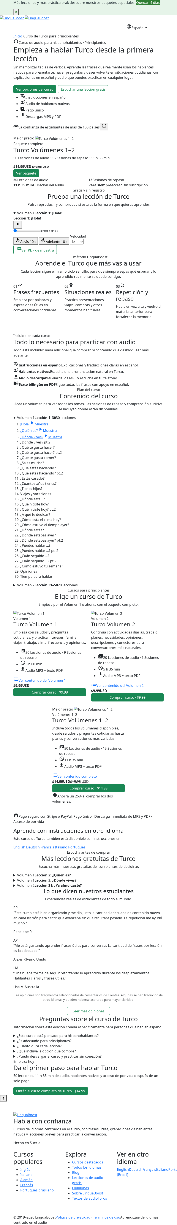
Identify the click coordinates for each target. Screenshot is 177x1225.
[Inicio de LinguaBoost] (12, 17)
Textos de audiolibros (89, 1198)
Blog (75, 1172)
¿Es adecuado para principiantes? (44, 1040)
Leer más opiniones (88, 1011)
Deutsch (33, 847)
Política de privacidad (73, 1217)
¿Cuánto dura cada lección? (39, 1046)
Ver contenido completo (74, 776)
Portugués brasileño (37, 1190)
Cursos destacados (87, 1162)
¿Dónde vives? (41, 437)
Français (47, 847)
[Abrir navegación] (158, 27)
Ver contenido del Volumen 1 (39, 680)
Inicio (17, 36)
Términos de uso (106, 1217)
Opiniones (80, 1188)
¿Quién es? (38, 430)
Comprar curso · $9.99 (50, 692)
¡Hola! (34, 424)
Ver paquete (26, 173)
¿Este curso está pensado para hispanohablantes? (58, 1035)
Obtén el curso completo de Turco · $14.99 (50, 1091)
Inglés (25, 1169)
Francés (26, 1185)
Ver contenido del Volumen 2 (117, 685)
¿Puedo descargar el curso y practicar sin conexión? (59, 1056)
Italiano (61, 847)
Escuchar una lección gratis (83, 89)
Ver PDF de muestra (35, 249)
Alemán (26, 1179)
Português (76, 847)
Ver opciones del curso (35, 89)
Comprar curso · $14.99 (88, 788)
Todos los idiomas (86, 1167)
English (19, 847)
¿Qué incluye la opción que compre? (46, 1051)
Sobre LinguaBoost (87, 1193)
